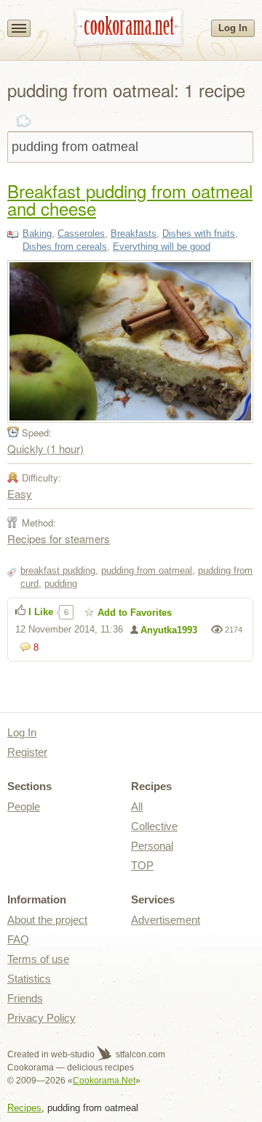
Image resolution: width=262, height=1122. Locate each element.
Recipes (24, 1107)
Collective (154, 826)
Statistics (29, 978)
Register (27, 752)
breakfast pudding (57, 570)
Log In (232, 28)
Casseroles (81, 233)
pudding (60, 583)
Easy (19, 493)
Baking (37, 233)
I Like (40, 611)
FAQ (18, 939)
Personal (152, 846)
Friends (25, 998)
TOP (142, 865)
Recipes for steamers (58, 538)
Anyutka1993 (168, 630)
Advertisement (165, 920)
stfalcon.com (139, 1054)
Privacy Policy (41, 1018)
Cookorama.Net (104, 1081)
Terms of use (38, 959)
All (137, 806)
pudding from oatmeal (146, 570)
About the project (47, 920)
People (23, 806)
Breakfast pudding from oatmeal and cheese (130, 199)
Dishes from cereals (65, 246)
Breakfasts (133, 233)
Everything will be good (161, 246)
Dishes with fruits (198, 233)
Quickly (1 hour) (45, 448)
